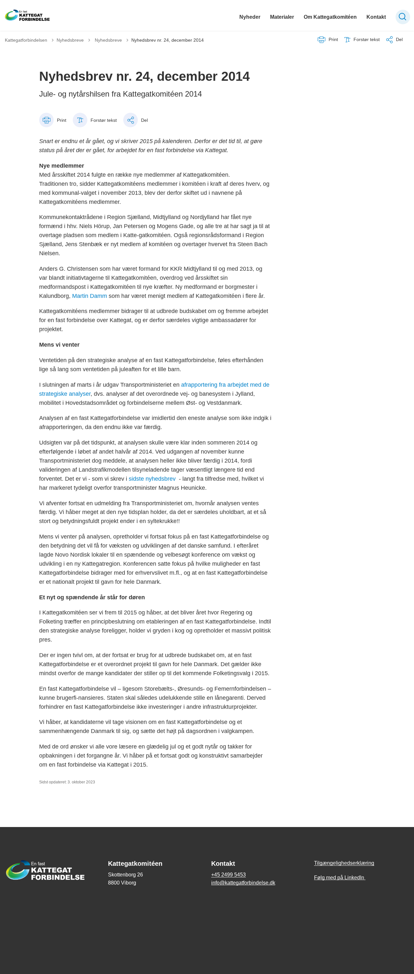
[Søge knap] (403, 17)
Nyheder (249, 17)
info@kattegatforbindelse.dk (243, 882)
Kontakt (376, 17)
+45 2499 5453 (228, 874)
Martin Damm (89, 296)
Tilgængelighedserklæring (344, 863)
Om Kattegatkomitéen (330, 17)
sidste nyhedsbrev (152, 479)
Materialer (282, 17)
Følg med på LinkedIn (339, 877)
